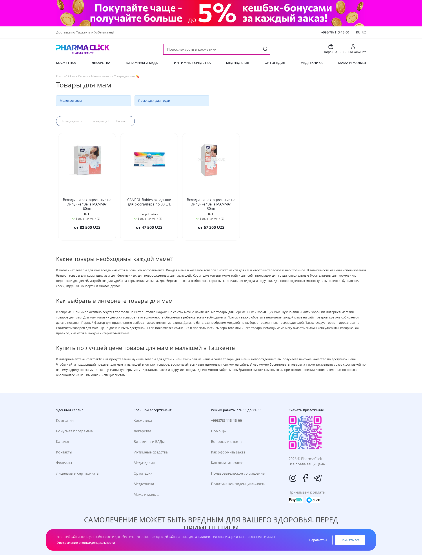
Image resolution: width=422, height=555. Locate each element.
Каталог (62, 441)
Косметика (143, 420)
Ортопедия (143, 473)
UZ (364, 32)
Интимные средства (151, 452)
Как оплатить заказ (227, 462)
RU (358, 32)
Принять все (350, 540)
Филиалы (64, 462)
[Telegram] (317, 478)
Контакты (64, 452)
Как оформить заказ (228, 452)
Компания (65, 420)
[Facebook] (305, 478)
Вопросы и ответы (226, 441)
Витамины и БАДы (149, 441)
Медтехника (144, 483)
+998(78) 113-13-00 (335, 32)
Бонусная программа (74, 431)
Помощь (218, 431)
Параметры (318, 540)
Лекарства (142, 431)
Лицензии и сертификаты (77, 473)
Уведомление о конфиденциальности (86, 542)
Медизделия (144, 462)
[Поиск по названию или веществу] (265, 49)
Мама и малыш (147, 494)
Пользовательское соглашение (238, 473)
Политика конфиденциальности (238, 483)
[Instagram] (293, 478)
